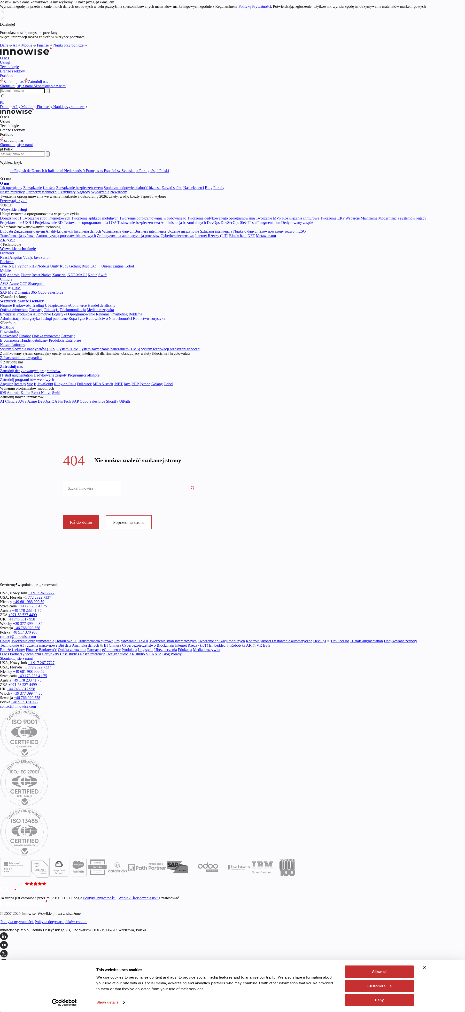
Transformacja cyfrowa (17, 236)
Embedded (217, 645)
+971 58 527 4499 (22, 615)
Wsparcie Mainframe (361, 218)
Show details (107, 1002)
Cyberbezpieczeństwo (177, 236)
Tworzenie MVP (268, 218)
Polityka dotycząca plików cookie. (61, 922)
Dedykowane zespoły (50, 375)
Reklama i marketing (112, 314)
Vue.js (28, 257)
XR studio (137, 654)
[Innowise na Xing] (232, 954)
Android (13, 275)
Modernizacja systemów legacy (402, 218)
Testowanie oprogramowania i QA (90, 222)
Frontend (7, 253)
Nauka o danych (245, 231)
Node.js (43, 266)
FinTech (64, 401)
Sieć (243, 222)
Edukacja (51, 310)
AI (15, 45)
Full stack (84, 384)
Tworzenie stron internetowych (46, 218)
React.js (20, 384)
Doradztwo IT (11, 218)
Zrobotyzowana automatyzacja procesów (128, 236)
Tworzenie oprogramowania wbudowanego (152, 218)
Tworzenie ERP (332, 218)
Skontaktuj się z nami (16, 145)
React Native (41, 275)
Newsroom (118, 192)
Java (3, 266)
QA (54, 401)
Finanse (43, 45)
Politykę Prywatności (255, 6)
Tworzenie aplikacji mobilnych (94, 218)
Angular (15, 257)
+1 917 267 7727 (41, 593)
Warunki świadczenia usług (139, 898)
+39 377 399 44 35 (27, 623)
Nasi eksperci (193, 188)
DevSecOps (230, 222)
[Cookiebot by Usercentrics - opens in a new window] (64, 1002)
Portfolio (6, 75)
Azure (14, 284)
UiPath (124, 401)
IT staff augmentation (264, 222)
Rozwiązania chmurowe (300, 218)
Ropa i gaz (77, 318)
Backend (7, 262)
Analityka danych (59, 231)
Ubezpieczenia (56, 305)
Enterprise (8, 314)
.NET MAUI (77, 275)
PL (2, 102)
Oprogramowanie (81, 314)
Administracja (10, 318)
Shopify (112, 401)
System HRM (67, 349)
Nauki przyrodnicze (69, 45)
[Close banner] (424, 967)
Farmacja (36, 310)
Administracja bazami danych (183, 222)
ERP (3, 288)
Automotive (42, 314)
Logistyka (59, 314)
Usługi (5, 62)
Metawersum (266, 236)
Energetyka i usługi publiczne (45, 318)
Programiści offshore (84, 375)
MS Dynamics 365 (22, 292)
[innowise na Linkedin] (232, 936)
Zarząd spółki (172, 188)
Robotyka (237, 645)
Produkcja (24, 314)
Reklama (135, 314)
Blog (208, 188)
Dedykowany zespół (297, 222)
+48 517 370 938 (24, 632)
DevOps (213, 222)
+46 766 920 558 (27, 628)
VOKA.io (153, 654)
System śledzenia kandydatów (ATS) (28, 349)
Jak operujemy (11, 188)
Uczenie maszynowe (183, 231)
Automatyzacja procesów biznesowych (66, 236)
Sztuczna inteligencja (216, 231)
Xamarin (59, 275)
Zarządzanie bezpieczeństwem (79, 188)
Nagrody (83, 192)
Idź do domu (81, 522)
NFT (251, 236)
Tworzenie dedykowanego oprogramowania (221, 218)
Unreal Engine (112, 266)
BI (106, 645)
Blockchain (238, 236)
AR (3, 240)
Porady (218, 188)
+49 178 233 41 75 (32, 606)
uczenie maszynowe (42, 645)
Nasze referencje (12, 192)
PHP (32, 266)
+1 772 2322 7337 (37, 597)
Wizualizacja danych (117, 231)
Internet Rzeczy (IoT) (211, 236)
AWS (4, 284)
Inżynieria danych (87, 231)
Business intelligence (150, 231)
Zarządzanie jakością (39, 188)
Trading (38, 305)
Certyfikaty (67, 192)
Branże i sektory (12, 71)
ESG (267, 645)
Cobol (129, 266)
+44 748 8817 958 (21, 619)
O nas (4, 58)
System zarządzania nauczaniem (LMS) (109, 349)
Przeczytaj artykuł (13, 201)
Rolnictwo (141, 318)
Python (22, 266)
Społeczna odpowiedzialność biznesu (132, 188)
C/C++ (95, 266)
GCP (23, 284)
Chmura (6, 279)
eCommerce (77, 305)
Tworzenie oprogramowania (32, 641)
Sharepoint (36, 284)
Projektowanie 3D (49, 222)
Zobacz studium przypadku (21, 358)
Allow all (379, 972)
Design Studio (117, 654)
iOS (3, 275)
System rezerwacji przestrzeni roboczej (170, 349)
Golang (75, 266)
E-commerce (9, 340)
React (4, 257)
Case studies (9, 331)
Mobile (27, 45)
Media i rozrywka (100, 310)
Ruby (64, 266)
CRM (16, 288)
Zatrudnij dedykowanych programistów (30, 371)
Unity (54, 266)
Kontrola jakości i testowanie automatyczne (279, 641)
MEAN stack (103, 384)
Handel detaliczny (101, 305)
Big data (6, 231)
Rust (85, 266)
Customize (376, 986)
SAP (3, 292)
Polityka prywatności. (17, 922)
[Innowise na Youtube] (232, 945)
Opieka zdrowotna (14, 310)
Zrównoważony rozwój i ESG (282, 231)
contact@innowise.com (18, 637)
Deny (379, 1000)
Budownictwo (97, 318)
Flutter (26, 275)
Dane (4, 45)
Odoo (42, 292)
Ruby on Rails (65, 384)
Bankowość (22, 305)
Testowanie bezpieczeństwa (138, 222)
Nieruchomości (120, 318)
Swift (102, 275)
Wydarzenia (100, 192)
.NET (12, 266)
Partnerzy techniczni (41, 192)
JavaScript (41, 257)
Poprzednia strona (129, 522)
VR (12, 240)
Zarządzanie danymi (29, 231)
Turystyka (157, 318)
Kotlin (92, 275)
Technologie (9, 67)
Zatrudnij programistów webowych (27, 379)
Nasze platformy (12, 345)
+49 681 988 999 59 (28, 602)
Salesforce (55, 292)
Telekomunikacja (73, 310)
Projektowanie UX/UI (17, 222)
